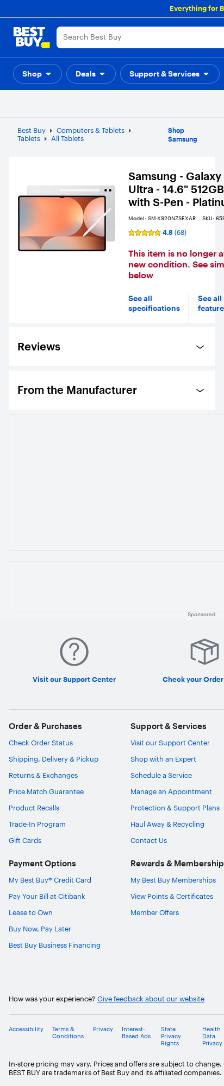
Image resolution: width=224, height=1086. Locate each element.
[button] (37, 74)
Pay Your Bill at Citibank (47, 896)
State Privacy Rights (171, 1036)
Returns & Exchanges (43, 775)
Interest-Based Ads (136, 1033)
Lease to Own (31, 912)
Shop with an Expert (163, 759)
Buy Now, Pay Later (40, 928)
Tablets (28, 138)
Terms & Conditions (68, 1033)
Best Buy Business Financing (55, 945)
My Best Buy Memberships (173, 880)
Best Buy (31, 130)
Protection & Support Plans (175, 807)
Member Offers (154, 912)
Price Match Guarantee (46, 791)
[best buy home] (31, 37)
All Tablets (67, 138)
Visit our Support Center (170, 742)
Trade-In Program (37, 824)
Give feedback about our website (150, 999)
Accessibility (26, 1029)
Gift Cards (25, 840)
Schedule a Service (161, 775)
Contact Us (148, 840)
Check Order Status (41, 742)
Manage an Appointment (171, 791)
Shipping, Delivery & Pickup (53, 759)
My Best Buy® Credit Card (50, 880)
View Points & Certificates (171, 896)
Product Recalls (34, 807)
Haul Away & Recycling (167, 824)
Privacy (103, 1029)
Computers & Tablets (91, 130)
